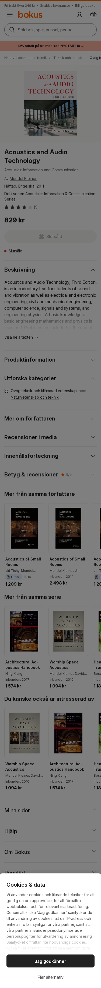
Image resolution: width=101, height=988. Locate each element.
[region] (50, 930)
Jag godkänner (50, 961)
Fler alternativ (50, 977)
